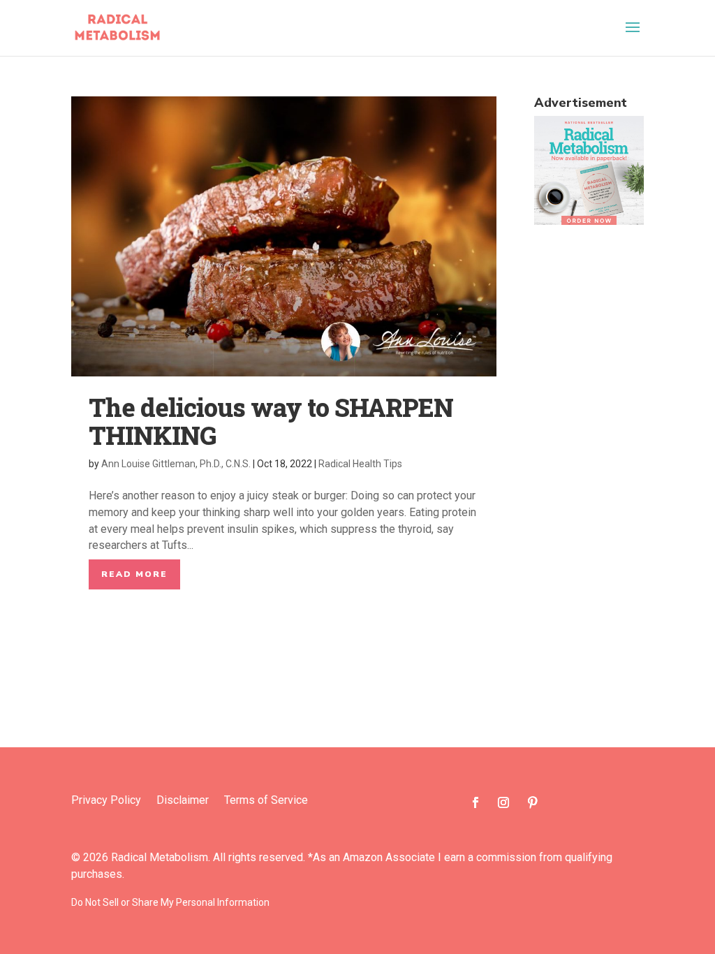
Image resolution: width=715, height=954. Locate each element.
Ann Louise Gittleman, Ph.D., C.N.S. (176, 463)
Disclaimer (182, 801)
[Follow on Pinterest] (532, 802)
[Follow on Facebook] (475, 802)
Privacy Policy (106, 801)
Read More (134, 574)
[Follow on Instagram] (503, 802)
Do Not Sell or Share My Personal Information (170, 902)
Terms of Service (266, 801)
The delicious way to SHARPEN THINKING (271, 421)
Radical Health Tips (360, 463)
